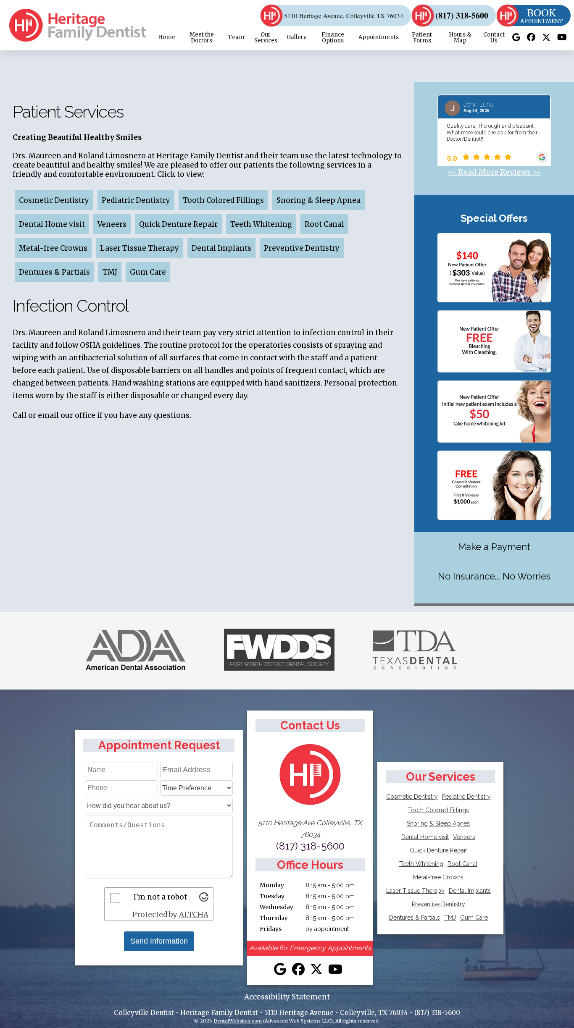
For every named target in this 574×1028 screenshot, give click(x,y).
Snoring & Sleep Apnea (318, 200)
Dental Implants (221, 248)
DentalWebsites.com (237, 1021)
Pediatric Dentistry (136, 200)
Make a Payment (494, 546)
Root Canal (324, 224)
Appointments (378, 37)
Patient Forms (422, 37)
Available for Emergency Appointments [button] (310, 948)
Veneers (111, 224)
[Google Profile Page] (516, 37)
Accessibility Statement (287, 997)
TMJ (110, 272)
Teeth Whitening (261, 224)
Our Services (265, 37)
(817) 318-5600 (461, 15)
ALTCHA (193, 914)
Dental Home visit (52, 224)
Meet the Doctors (202, 37)
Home (166, 37)
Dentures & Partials (54, 272)
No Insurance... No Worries (494, 576)
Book (541, 16)
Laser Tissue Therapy (139, 248)
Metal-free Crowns (53, 248)
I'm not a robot (160, 897)
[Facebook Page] (531, 37)
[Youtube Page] (562, 37)
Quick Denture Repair (178, 224)
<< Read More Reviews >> (494, 172)
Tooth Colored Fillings (223, 200)
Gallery (297, 37)
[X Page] (546, 37)
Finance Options (332, 37)
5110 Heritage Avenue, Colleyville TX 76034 (343, 15)
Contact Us (494, 37)
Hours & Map (460, 37)
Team (236, 37)
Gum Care (148, 272)
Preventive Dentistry (302, 248)
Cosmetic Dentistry (54, 200)
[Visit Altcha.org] (203, 899)
